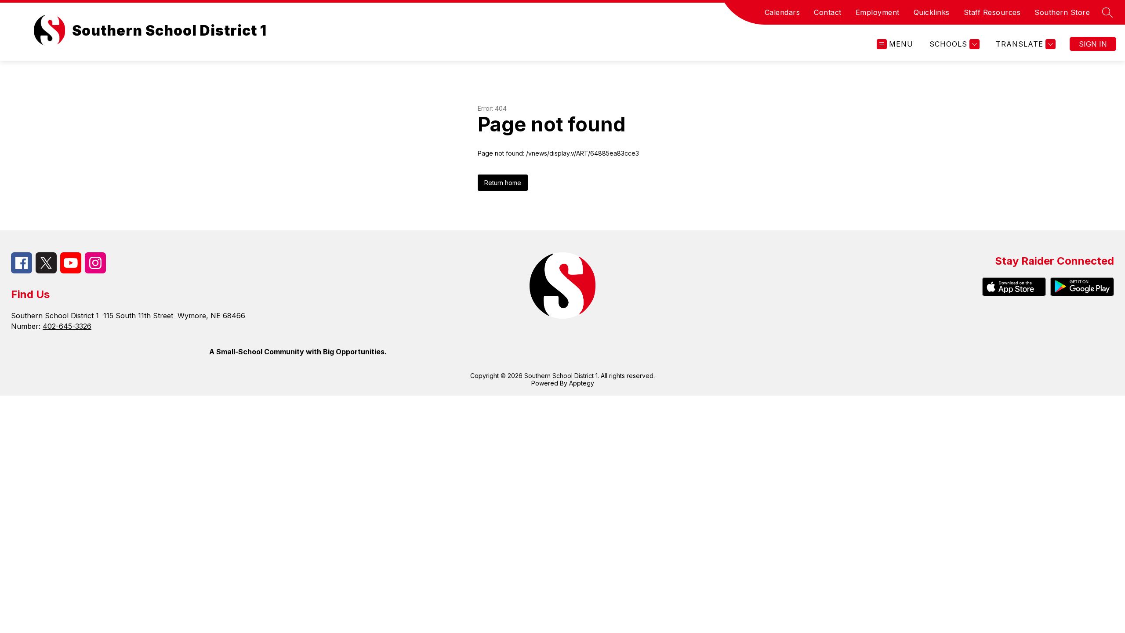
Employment (878, 12)
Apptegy (581, 383)
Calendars (782, 12)
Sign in (1093, 44)
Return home (502, 182)
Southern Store (1062, 12)
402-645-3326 (67, 326)
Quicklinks (932, 12)
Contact (828, 12)
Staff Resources (992, 12)
